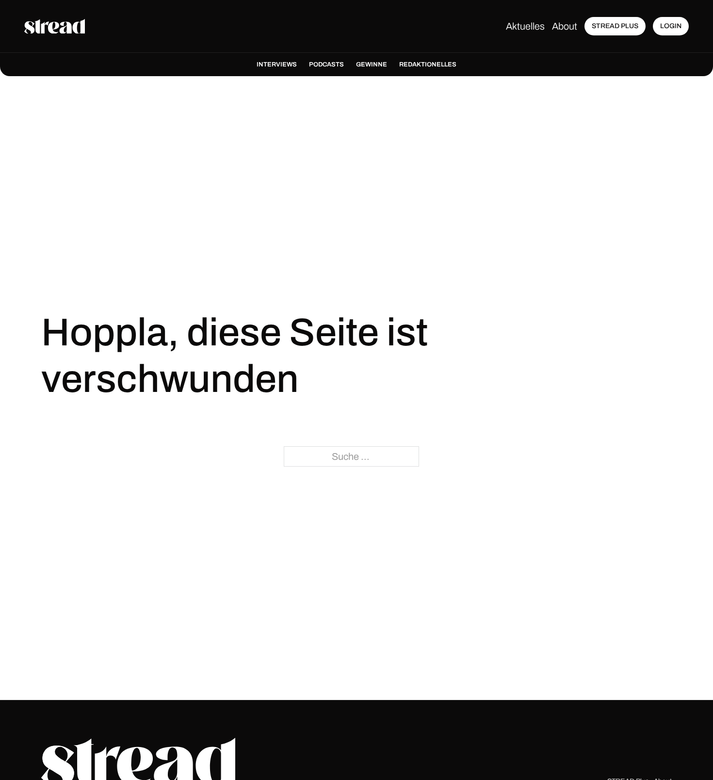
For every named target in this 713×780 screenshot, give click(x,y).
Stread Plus (615, 26)
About (564, 26)
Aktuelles (525, 26)
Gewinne (371, 64)
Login (670, 26)
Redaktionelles (427, 64)
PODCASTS (326, 64)
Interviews (277, 64)
